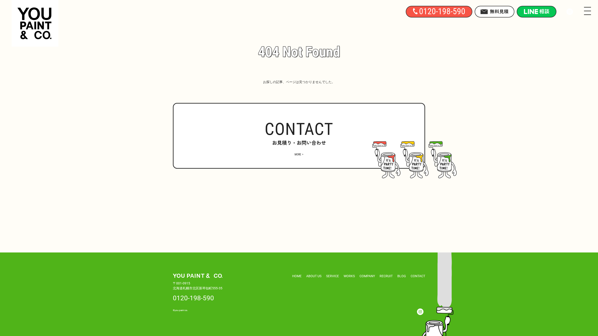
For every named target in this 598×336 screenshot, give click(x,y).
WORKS (349, 276)
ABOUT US (313, 276)
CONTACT (418, 276)
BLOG (401, 276)
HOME (297, 276)
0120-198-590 (193, 297)
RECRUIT (386, 276)
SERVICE (332, 276)
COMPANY (367, 276)
